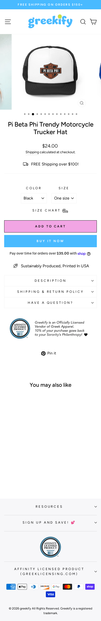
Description (50, 280)
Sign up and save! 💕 (49, 522)
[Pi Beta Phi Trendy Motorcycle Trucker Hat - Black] (13, 475)
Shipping (32, 152)
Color (34, 188)
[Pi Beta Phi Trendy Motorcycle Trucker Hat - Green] (19, 475)
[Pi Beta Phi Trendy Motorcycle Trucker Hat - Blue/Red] (30, 475)
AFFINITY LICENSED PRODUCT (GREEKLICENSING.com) (49, 571)
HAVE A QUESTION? (51, 303)
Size (64, 188)
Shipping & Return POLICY (50, 291)
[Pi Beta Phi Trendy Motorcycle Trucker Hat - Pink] (24, 475)
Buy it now (50, 241)
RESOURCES (49, 506)
